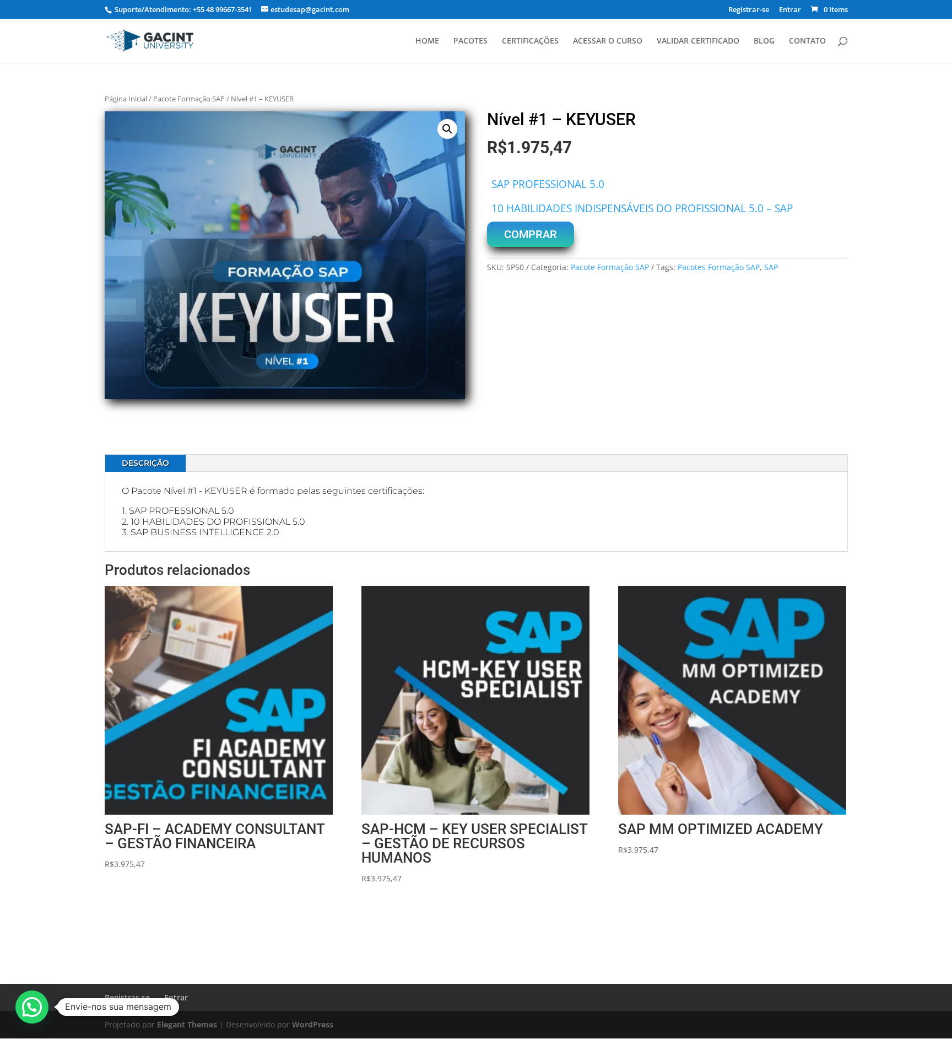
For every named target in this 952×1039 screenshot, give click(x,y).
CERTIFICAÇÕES (530, 41)
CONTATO (807, 41)
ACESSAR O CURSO (607, 41)
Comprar (530, 234)
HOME (427, 41)
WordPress (312, 1024)
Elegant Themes (187, 1024)
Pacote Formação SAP (189, 99)
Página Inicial (126, 99)
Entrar (790, 10)
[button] (447, 129)
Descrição (145, 463)
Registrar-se (748, 10)
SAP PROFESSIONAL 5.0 (547, 184)
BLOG (764, 41)
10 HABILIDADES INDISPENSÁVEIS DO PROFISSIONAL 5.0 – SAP (642, 208)
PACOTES (470, 41)
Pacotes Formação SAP (719, 267)
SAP (771, 267)
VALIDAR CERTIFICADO (698, 41)
